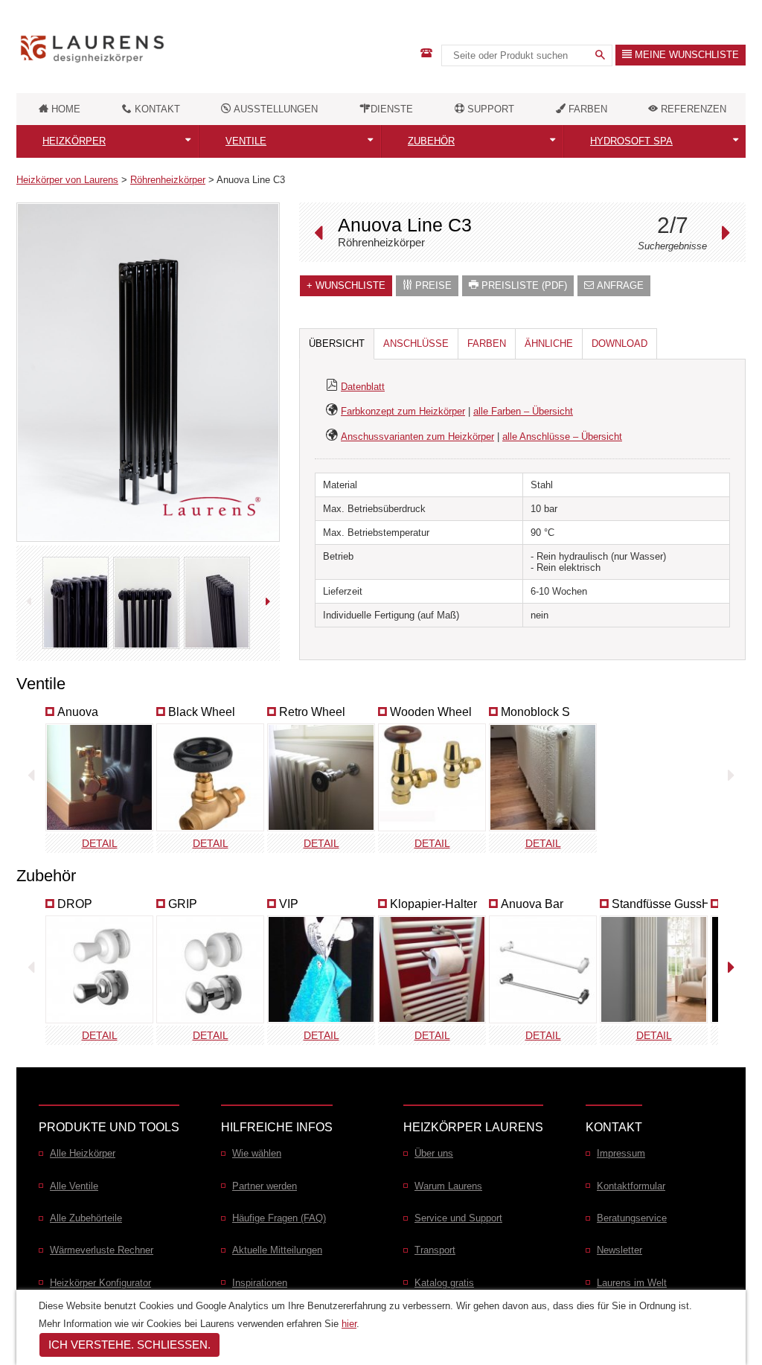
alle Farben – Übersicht (523, 411)
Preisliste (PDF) (522, 285)
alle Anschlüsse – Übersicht (562, 436)
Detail (100, 843)
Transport (434, 1250)
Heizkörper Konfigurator (100, 1282)
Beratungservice (632, 1218)
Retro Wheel (312, 712)
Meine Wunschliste (685, 54)
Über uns (433, 1153)
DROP (74, 904)
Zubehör (431, 141)
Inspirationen (259, 1282)
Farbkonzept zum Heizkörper (403, 411)
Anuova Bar (532, 904)
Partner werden (264, 1186)
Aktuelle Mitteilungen (277, 1250)
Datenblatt (363, 386)
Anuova (77, 712)
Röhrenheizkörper (167, 179)
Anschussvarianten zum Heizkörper (417, 436)
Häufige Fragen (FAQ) (279, 1218)
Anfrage (619, 285)
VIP (288, 904)
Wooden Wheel (431, 712)
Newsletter (619, 1250)
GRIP (182, 904)
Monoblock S (535, 712)
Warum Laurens (448, 1186)
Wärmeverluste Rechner (101, 1250)
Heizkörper (74, 141)
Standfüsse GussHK (665, 904)
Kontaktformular (631, 1186)
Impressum (621, 1153)
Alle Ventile (74, 1186)
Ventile (245, 141)
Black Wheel (201, 712)
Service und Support (458, 1218)
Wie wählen (256, 1153)
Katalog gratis (444, 1282)
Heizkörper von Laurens (67, 179)
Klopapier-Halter (433, 904)
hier (349, 1323)
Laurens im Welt (632, 1282)
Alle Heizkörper (82, 1153)
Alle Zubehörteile (86, 1218)
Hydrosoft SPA (631, 141)
